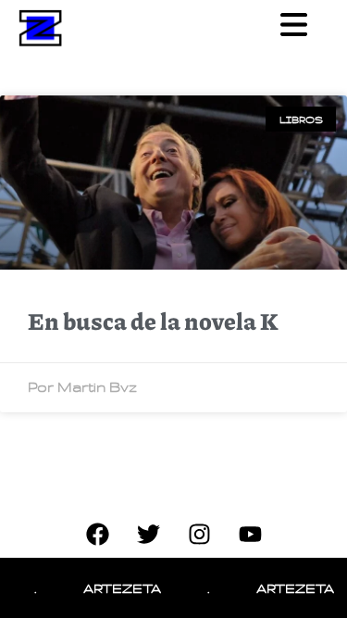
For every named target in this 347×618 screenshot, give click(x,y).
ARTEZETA (117, 588)
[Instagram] (199, 534)
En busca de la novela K (153, 320)
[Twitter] (148, 534)
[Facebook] (97, 534)
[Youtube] (250, 534)
